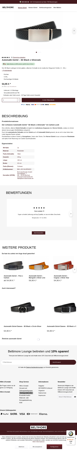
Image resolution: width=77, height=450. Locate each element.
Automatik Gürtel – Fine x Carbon (13, 277)
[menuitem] (22, 7)
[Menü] (74, 431)
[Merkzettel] (69, 6)
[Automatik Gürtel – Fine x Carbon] (13, 264)
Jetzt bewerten (38, 233)
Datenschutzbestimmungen (34, 367)
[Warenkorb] (73, 9)
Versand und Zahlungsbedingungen (26, 389)
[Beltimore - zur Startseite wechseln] (8, 7)
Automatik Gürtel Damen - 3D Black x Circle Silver (22, 326)
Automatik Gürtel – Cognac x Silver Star (61, 277)
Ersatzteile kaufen (24, 395)
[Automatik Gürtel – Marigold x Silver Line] (38, 264)
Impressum (42, 395)
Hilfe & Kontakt (23, 386)
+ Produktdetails (7, 70)
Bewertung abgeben (19, 57)
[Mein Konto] (73, 6)
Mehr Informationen (39, 441)
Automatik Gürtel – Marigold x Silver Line (37, 277)
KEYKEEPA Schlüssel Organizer (45, 389)
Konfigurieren (54, 446)
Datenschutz (42, 393)
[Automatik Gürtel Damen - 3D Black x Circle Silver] (22, 308)
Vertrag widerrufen (26, 393)
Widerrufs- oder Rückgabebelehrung (25, 399)
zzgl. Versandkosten (11, 86)
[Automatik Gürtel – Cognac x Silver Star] (63, 264)
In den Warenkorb (48, 100)
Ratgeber (41, 386)
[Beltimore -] (38, 427)
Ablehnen (21, 446)
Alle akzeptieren (37, 446)
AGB (20, 402)
